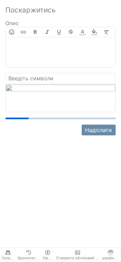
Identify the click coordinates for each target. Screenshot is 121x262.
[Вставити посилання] (23, 32)
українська (111, 258)
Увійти (48, 258)
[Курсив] (47, 32)
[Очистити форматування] (106, 32)
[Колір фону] (94, 32)
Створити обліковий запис (78, 258)
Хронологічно (29, 258)
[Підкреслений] (59, 32)
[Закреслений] (71, 32)
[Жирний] (35, 32)
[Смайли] (11, 32)
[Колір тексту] (82, 32)
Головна (9, 258)
